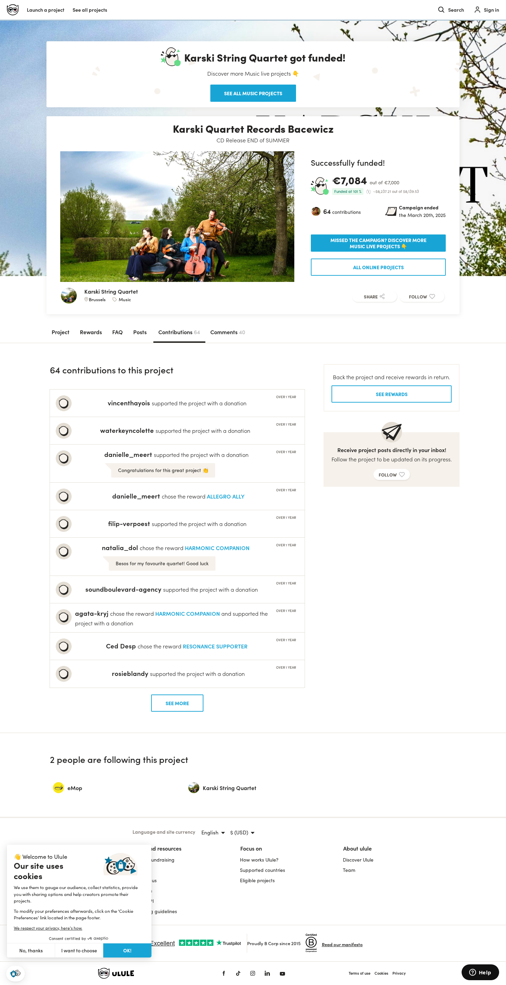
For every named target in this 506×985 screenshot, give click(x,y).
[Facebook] (223, 973)
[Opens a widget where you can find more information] (480, 973)
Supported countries (262, 870)
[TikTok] (238, 973)
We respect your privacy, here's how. (48, 928)
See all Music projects (253, 93)
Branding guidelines (155, 911)
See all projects (90, 10)
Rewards (91, 332)
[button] (15, 974)
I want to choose (79, 950)
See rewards (392, 394)
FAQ (117, 332)
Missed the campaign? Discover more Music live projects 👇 (378, 243)
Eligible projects (257, 880)
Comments (227, 332)
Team (349, 870)
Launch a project (45, 10)
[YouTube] (282, 973)
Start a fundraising (154, 859)
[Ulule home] (149, 973)
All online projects (378, 267)
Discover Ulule (358, 859)
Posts (140, 332)
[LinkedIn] (267, 973)
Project (61, 332)
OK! (127, 950)
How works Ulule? (259, 859)
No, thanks (31, 950)
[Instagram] (252, 973)
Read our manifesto (342, 944)
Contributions (179, 332)
